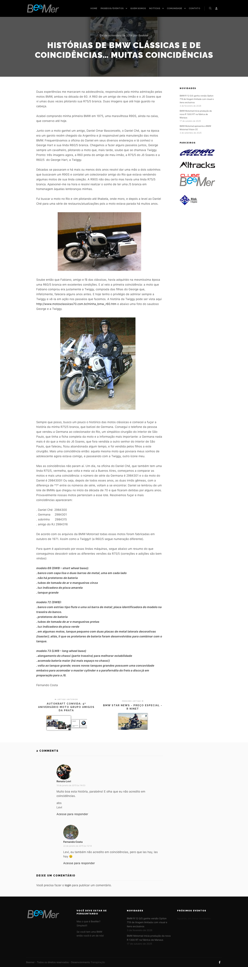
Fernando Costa (73, 841)
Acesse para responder (72, 814)
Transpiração (98, 962)
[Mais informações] (216, 8)
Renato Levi (64, 781)
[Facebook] (219, 962)
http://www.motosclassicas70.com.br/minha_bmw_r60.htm (76, 304)
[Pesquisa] (210, 8)
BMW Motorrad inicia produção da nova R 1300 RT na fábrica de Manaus (196, 114)
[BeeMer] (43, 8)
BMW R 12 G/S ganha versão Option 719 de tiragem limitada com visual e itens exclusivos (197, 99)
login (68, 885)
